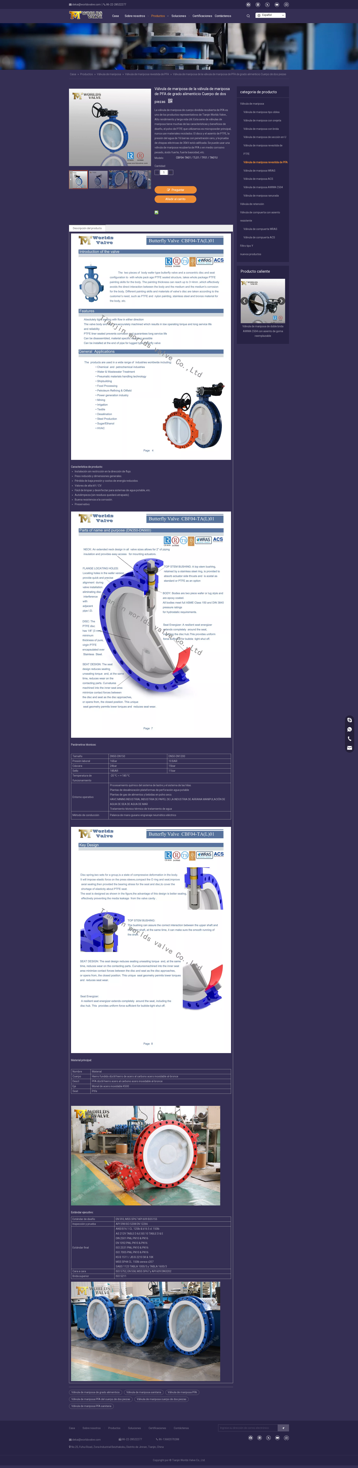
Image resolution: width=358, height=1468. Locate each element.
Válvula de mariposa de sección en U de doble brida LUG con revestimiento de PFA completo (246, 331)
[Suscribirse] (283, 1427)
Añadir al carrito (175, 199)
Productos (114, 1428)
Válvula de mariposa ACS (258, 178)
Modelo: (159, 157)
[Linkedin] (257, 4)
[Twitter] (267, 4)
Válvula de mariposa (252, 103)
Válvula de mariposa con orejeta (262, 120)
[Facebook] (248, 4)
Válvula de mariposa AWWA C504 (263, 187)
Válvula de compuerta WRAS (260, 229)
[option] (246, 308)
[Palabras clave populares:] (248, 16)
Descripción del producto (87, 228)
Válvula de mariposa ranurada (261, 195)
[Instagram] (286, 4)
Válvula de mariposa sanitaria (143, 1392)
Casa (72, 1428)
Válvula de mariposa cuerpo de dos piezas (161, 1399)
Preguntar (178, 190)
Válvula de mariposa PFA (182, 1392)
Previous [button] (244, 301)
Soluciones (134, 1428)
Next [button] (281, 301)
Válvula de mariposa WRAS (259, 170)
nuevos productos (250, 254)
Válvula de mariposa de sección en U (265, 137)
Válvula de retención (252, 204)
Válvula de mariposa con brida (261, 128)
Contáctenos (181, 1428)
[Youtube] (276, 4)
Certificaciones (157, 1428)
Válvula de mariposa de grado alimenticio (95, 1392)
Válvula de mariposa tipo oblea (262, 112)
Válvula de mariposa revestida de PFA (266, 162)
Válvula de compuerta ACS (259, 237)
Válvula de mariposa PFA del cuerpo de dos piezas (100, 1399)
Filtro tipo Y (246, 245)
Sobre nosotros (92, 1428)
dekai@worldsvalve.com (86, 4)
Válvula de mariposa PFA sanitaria (91, 1406)
